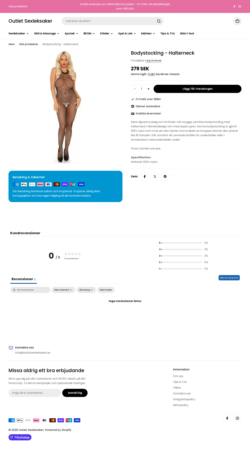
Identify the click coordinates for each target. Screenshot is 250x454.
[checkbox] (105, 290)
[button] (183, 243)
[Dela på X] (155, 176)
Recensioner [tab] (24, 279)
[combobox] (113, 21)
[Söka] (159, 21)
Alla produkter (18, 6)
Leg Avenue (153, 60)
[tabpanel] (125, 312)
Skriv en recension (229, 277)
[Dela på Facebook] (145, 176)
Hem (12, 44)
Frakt (151, 74)
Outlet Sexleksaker (30, 21)
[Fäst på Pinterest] (165, 176)
